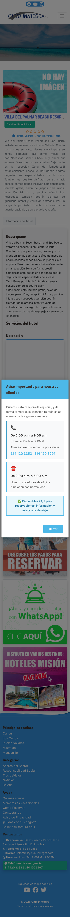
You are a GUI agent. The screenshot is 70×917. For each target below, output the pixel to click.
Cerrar (53, 529)
